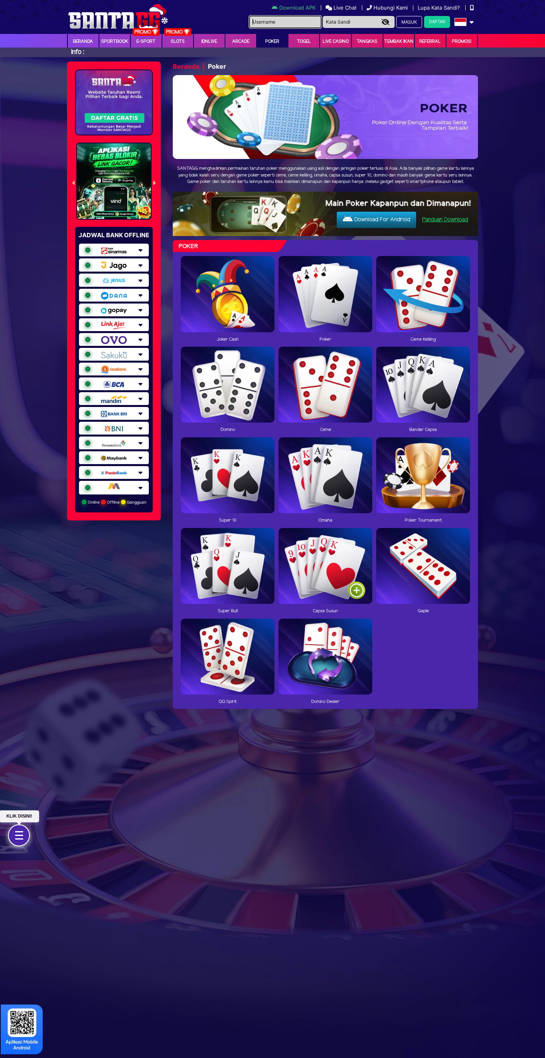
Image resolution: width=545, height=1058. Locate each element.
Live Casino (336, 41)
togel (304, 41)
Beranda (83, 41)
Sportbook (114, 41)
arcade (240, 41)
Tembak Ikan (398, 41)
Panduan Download (445, 219)
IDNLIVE (209, 41)
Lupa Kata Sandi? (440, 7)
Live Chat (344, 7)
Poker (272, 41)
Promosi (461, 41)
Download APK (297, 7)
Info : (77, 52)
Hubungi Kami (390, 7)
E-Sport (146, 41)
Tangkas (367, 41)
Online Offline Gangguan (116, 502)
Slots (178, 41)
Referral (430, 41)
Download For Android (381, 219)
